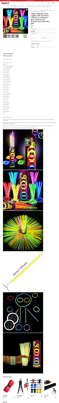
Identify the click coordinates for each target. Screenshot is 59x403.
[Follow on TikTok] (57, 0)
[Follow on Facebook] (53, 0)
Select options (14, 397)
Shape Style (33, 31)
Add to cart (44, 37)
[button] (26, 10)
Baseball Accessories (44, 41)
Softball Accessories (37, 10)
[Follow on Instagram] (55, 0)
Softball (34, 10)
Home (31, 10)
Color (32, 27)
